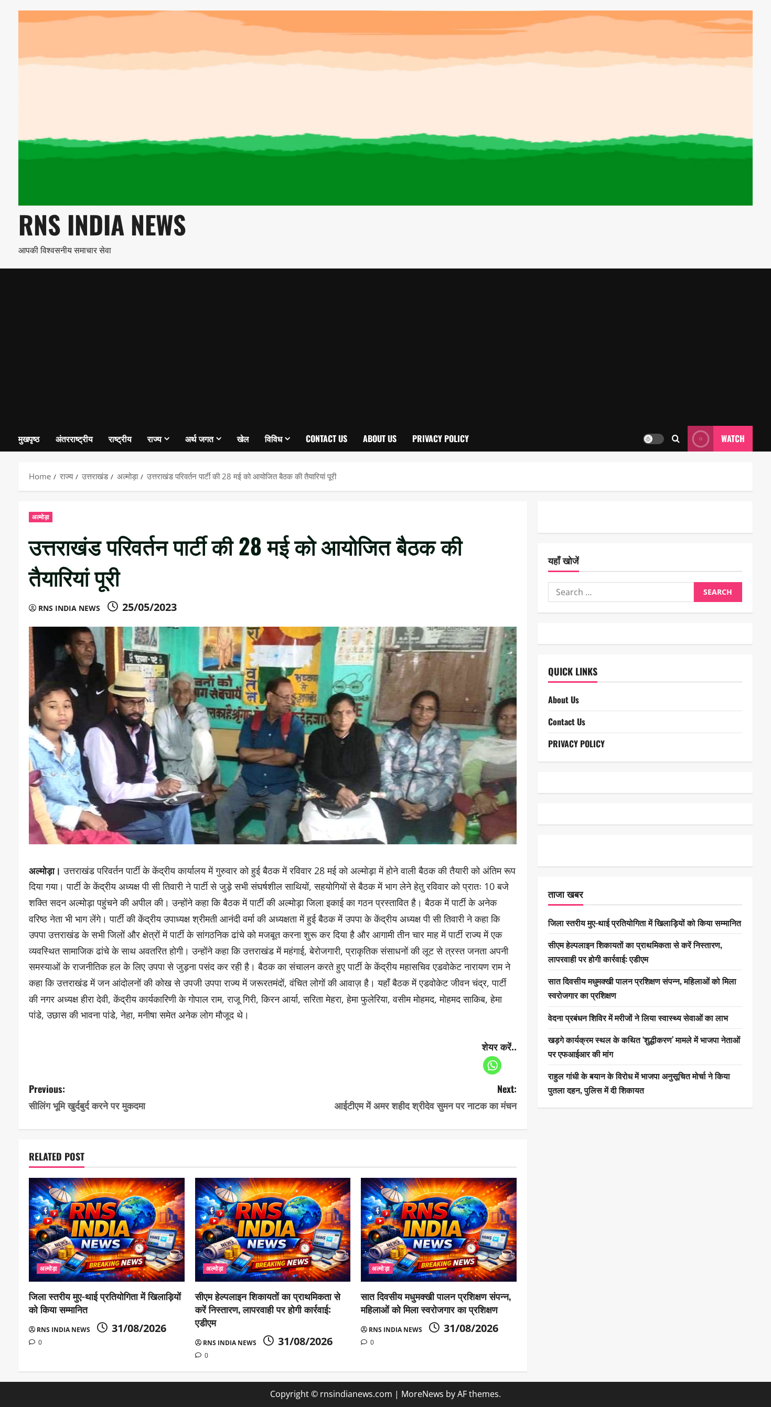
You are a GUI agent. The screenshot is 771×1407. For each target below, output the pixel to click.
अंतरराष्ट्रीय (74, 438)
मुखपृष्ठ (29, 438)
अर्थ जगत (199, 438)
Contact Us (326, 438)
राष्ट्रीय (120, 438)
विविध (273, 438)
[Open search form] (676, 438)
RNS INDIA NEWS (102, 224)
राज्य (154, 438)
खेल (243, 438)
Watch (733, 438)
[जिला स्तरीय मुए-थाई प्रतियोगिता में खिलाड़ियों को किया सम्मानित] (107, 1230)
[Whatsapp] (492, 1065)
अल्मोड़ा (40, 516)
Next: (426, 1097)
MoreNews (422, 1394)
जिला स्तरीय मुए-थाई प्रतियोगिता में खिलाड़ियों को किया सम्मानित (105, 1302)
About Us (380, 438)
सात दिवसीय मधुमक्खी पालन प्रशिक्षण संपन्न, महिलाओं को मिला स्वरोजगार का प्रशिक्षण (436, 1302)
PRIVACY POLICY (440, 438)
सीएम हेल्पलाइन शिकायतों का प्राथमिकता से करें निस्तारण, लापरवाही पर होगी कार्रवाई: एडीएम (267, 1309)
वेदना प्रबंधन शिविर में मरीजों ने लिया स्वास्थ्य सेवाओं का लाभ (638, 1017)
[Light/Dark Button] (653, 438)
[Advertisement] (385, 347)
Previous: (87, 1097)
